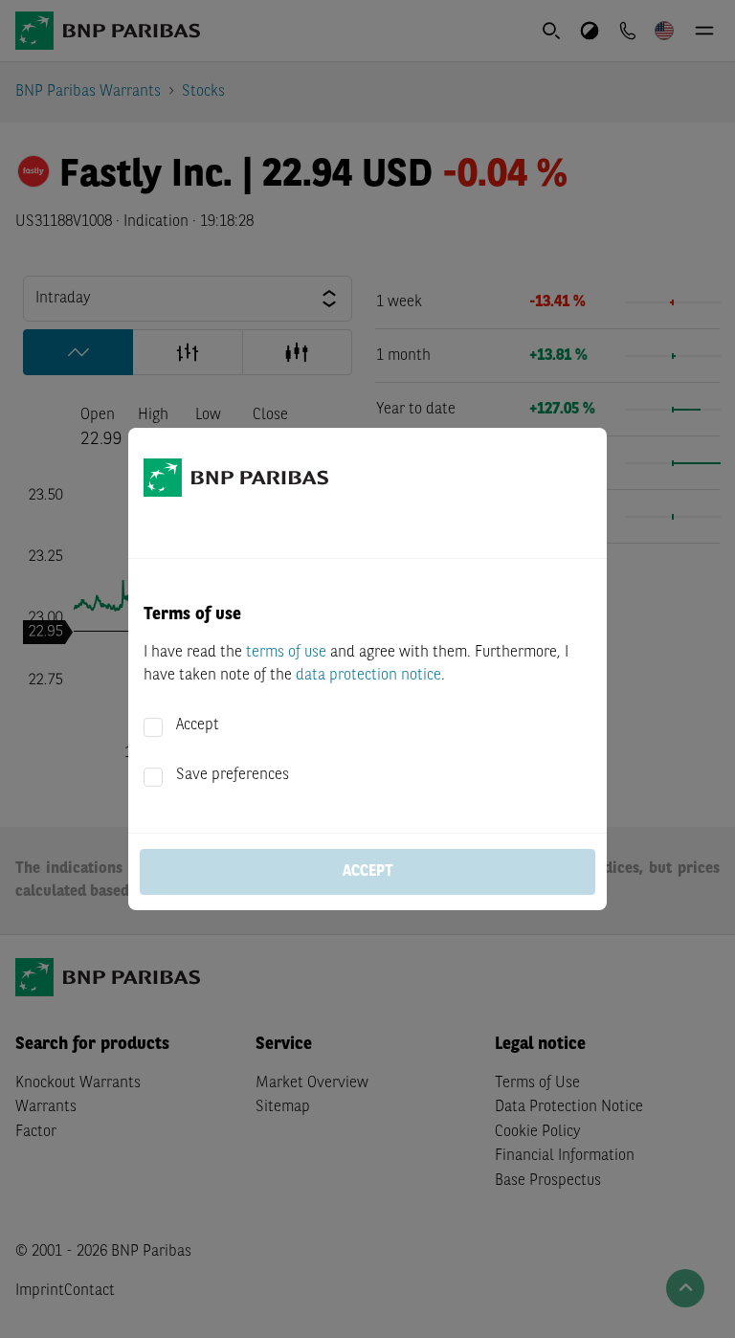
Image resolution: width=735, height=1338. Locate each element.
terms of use (286, 652)
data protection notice (368, 675)
